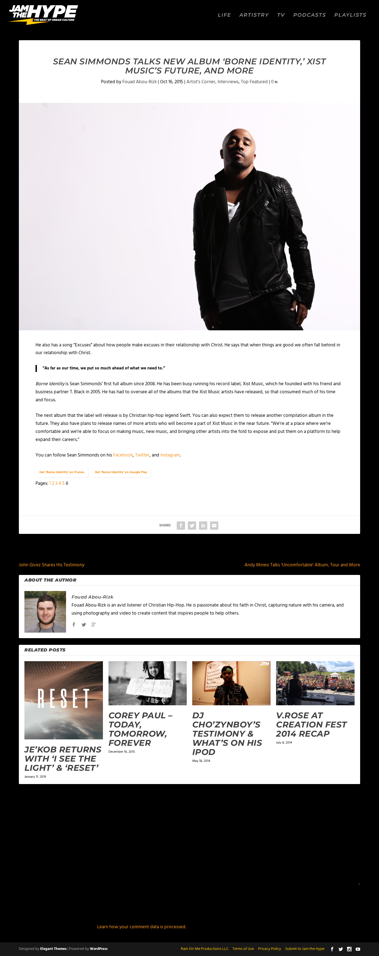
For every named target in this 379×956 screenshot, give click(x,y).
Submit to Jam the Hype (304, 949)
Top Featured (254, 82)
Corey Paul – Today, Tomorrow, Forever (140, 729)
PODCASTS (309, 15)
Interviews (228, 82)
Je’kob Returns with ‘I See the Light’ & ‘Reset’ (62, 758)
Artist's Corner (200, 82)
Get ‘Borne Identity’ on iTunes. (62, 472)
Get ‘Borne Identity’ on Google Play (121, 472)
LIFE (224, 15)
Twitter (142, 455)
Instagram (170, 455)
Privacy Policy (269, 949)
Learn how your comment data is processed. (141, 927)
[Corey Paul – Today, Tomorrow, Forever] (147, 683)
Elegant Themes (53, 949)
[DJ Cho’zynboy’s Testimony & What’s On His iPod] (231, 683)
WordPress (99, 949)
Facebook (123, 455)
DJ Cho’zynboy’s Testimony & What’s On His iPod (227, 733)
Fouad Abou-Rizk (139, 82)
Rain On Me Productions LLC (204, 949)
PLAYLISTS (350, 15)
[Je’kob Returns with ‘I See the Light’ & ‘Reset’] (63, 700)
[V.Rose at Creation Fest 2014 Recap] (315, 683)
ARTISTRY (254, 15)
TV (281, 15)
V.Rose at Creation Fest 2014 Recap (311, 724)
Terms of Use (243, 949)
